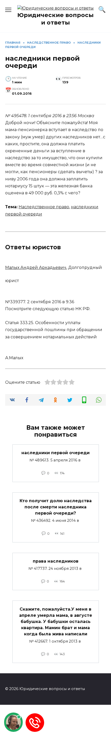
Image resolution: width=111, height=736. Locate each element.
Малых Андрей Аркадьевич (35, 267)
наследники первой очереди (55, 452)
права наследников (55, 561)
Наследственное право (44, 206)
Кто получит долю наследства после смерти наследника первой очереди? (56, 507)
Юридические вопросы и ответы (55, 18)
